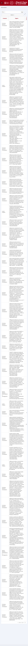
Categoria (5, 18)
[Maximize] (25, 14)
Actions (12, 14)
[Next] (25, 622)
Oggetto (16, 18)
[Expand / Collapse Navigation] (2, 3)
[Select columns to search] (3, 12)
